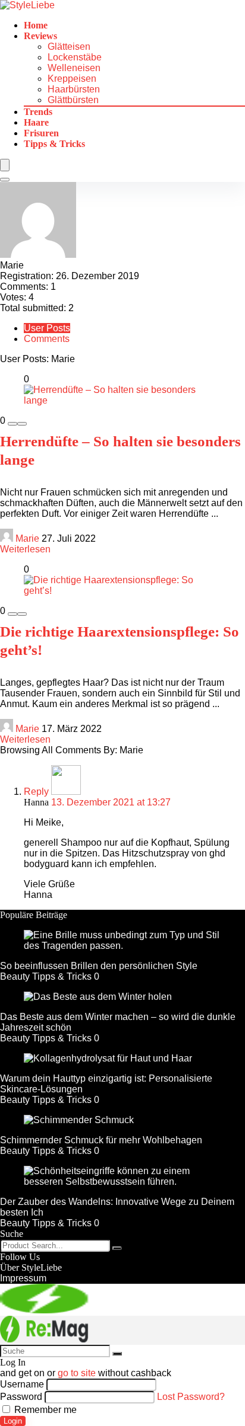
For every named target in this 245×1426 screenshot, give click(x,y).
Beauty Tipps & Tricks (46, 976)
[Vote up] (22, 424)
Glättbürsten (73, 100)
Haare (36, 122)
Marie (27, 538)
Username (22, 1384)
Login (13, 1421)
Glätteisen (69, 46)
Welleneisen (74, 68)
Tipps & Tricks (54, 144)
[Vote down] (12, 424)
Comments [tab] (47, 339)
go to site (77, 1373)
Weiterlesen (25, 549)
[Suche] (117, 1248)
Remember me (44, 1410)
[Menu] (5, 165)
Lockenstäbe (75, 57)
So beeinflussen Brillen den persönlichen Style (98, 966)
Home (36, 25)
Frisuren (41, 133)
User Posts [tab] (47, 328)
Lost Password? (191, 1397)
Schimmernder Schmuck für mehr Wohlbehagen (101, 1140)
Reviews (40, 36)
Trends (38, 112)
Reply (36, 791)
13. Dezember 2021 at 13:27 (111, 802)
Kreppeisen (72, 78)
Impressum (23, 1278)
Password (21, 1397)
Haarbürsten (74, 89)
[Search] (5, 179)
